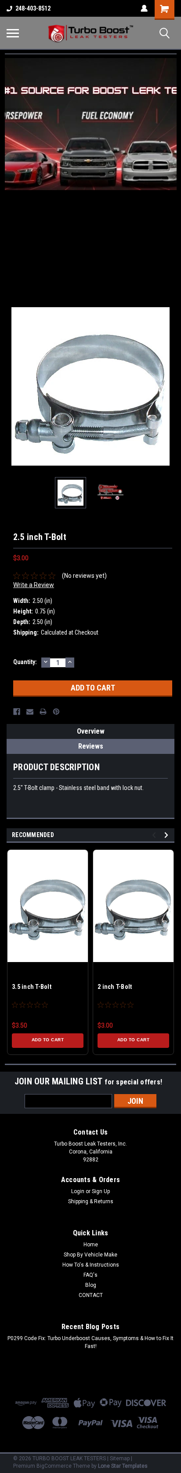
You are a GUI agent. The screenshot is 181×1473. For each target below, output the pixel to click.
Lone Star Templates (123, 1466)
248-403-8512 (33, 8)
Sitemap (120, 1458)
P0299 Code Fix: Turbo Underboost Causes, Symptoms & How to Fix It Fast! (90, 1342)
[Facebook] (16, 711)
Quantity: (25, 661)
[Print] (43, 711)
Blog (90, 1285)
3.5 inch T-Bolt (31, 986)
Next (167, 386)
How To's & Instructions (90, 1265)
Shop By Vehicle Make (90, 1255)
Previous (13, 386)
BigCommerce (54, 1466)
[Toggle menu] (13, 33)
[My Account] (144, 8)
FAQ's (90, 1275)
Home (90, 1245)
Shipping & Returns (90, 1201)
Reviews (90, 746)
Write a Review (33, 584)
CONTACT (91, 1295)
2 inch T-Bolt (115, 986)
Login (77, 1191)
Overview (91, 731)
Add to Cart (48, 1039)
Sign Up (101, 1191)
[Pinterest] (56, 711)
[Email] (29, 711)
